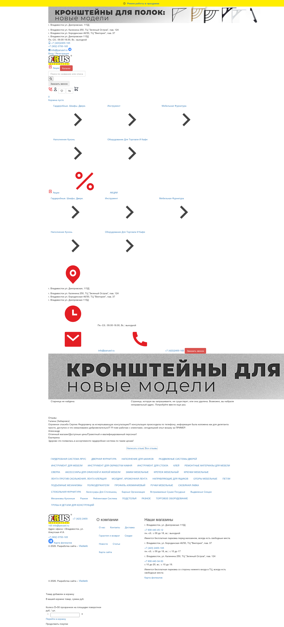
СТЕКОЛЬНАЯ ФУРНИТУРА (66, 491)
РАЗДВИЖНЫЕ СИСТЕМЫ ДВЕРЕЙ (178, 458)
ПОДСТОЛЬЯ (129, 498)
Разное (84, 498)
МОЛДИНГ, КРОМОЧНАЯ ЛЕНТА (129, 478)
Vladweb (83, 545)
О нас (102, 527)
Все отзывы (151, 448)
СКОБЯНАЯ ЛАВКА (188, 485)
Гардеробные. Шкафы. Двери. (69, 105)
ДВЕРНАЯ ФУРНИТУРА (103, 458)
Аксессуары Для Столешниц (101, 491)
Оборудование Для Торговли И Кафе (127, 139)
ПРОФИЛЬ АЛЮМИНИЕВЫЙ (130, 485)
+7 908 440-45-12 (153, 529)
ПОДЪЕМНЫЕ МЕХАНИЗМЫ (66, 485)
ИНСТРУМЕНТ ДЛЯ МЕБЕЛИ (67, 465)
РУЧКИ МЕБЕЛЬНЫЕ (162, 485)
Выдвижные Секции (201, 491)
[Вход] (55, 90)
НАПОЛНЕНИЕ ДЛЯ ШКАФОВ (138, 458)
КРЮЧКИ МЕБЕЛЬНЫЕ (196, 472)
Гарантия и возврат (109, 535)
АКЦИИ (113, 192)
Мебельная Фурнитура (174, 105)
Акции (56, 67)
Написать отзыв (135, 448)
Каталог (66, 68)
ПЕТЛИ (226, 478)
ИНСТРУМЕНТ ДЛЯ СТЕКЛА (152, 465)
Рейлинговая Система (105, 498)
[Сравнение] (69, 91)
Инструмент (113, 105)
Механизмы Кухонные (63, 498)
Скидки (128, 535)
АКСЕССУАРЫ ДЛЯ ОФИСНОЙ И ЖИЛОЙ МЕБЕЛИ (92, 472)
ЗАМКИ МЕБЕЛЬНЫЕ (137, 472)
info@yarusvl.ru (61, 525)
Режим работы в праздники (143, 3)
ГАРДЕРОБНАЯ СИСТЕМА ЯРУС (68, 458)
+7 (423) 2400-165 (154, 547)
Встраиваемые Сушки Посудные (167, 491)
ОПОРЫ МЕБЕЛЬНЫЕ (205, 478)
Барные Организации (133, 491)
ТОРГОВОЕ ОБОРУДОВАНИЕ (172, 498)
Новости (103, 543)
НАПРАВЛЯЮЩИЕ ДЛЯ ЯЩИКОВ (170, 478)
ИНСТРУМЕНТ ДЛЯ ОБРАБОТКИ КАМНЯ (110, 465)
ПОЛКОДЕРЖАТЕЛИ (98, 485)
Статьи (116, 543)
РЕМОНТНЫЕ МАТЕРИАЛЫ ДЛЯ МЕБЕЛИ (207, 465)
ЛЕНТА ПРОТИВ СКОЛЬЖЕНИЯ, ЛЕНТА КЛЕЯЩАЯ (78, 478)
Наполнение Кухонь (64, 139)
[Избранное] (61, 91)
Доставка (130, 527)
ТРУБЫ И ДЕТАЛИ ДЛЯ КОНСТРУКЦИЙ (72, 505)
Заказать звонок (59, 83)
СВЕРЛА (55, 472)
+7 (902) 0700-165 (58, 46)
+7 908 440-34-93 (153, 561)
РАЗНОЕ (146, 498)
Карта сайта (105, 552)
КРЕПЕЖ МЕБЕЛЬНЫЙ (166, 472)
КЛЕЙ (176, 465)
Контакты (115, 527)
